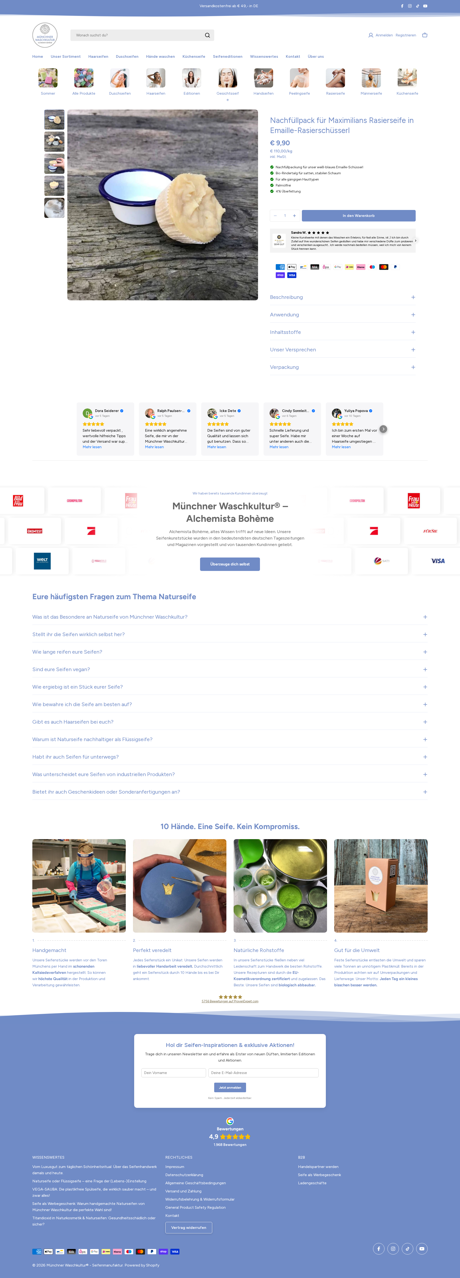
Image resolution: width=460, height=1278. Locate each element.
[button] (270, 241)
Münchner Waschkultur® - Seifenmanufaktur (84, 1265)
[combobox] (142, 35)
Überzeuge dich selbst (230, 564)
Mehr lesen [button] (92, 447)
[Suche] (207, 35)
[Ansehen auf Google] (87, 413)
